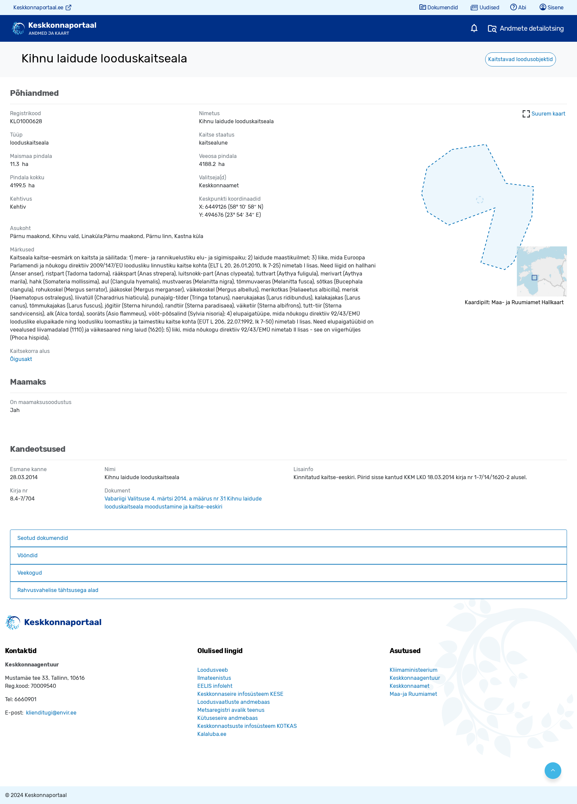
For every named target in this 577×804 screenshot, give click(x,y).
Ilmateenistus (214, 678)
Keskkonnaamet (409, 686)
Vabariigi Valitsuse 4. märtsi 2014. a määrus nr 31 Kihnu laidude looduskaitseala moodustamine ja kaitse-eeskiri (183, 502)
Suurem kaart (548, 114)
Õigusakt (21, 359)
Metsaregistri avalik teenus (230, 710)
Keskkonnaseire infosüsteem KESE (240, 694)
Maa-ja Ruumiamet (413, 694)
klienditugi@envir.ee (51, 713)
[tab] (288, 538)
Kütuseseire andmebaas (227, 718)
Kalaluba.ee (211, 734)
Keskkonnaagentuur (415, 678)
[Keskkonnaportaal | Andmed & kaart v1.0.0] (53, 28)
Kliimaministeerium (413, 670)
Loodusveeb (212, 670)
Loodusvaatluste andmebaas (233, 702)
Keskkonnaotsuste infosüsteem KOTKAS (247, 726)
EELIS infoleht (214, 686)
